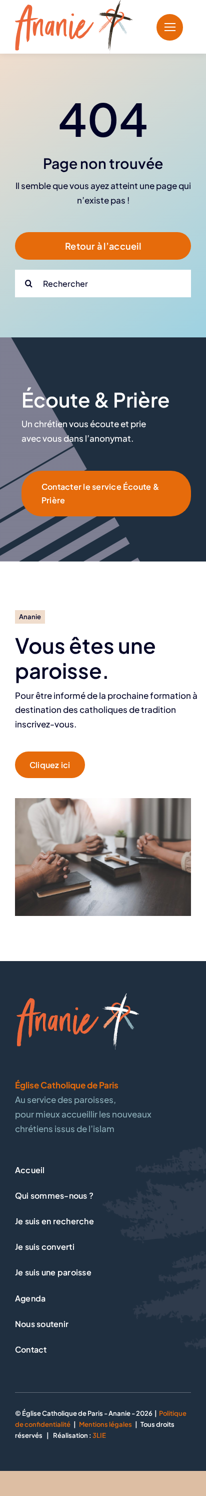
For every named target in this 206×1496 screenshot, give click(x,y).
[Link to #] (169, 27)
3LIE (99, 1435)
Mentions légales (105, 1424)
